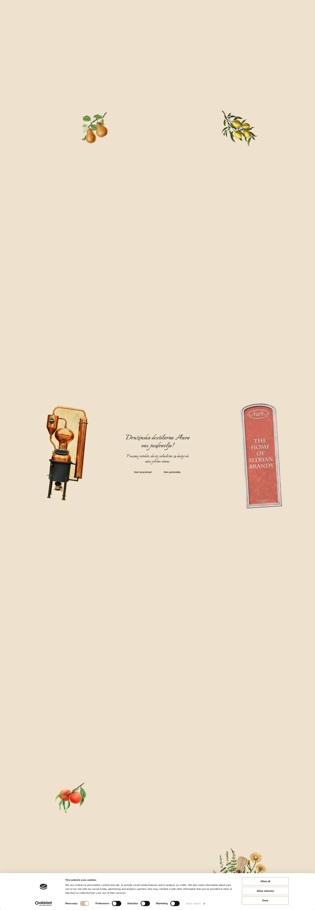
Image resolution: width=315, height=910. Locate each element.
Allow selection (265, 891)
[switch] (116, 903)
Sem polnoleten (172, 472)
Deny (265, 900)
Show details (193, 903)
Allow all (265, 881)
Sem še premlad (143, 472)
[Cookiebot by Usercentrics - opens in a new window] (43, 903)
